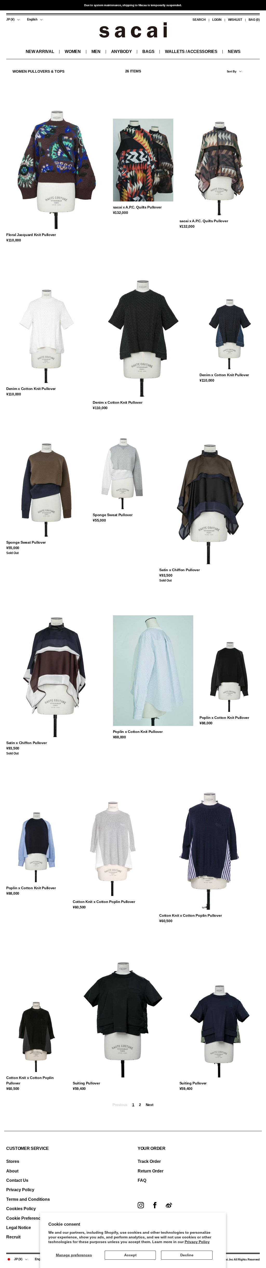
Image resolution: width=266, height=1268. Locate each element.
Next (150, 1105)
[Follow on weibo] (169, 1205)
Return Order (150, 1171)
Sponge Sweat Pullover (26, 542)
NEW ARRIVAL (40, 51)
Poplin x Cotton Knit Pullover (138, 732)
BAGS (148, 51)
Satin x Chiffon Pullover (179, 570)
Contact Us (17, 1180)
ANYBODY (121, 51)
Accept (130, 1255)
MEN (96, 51)
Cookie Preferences (25, 1218)
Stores (12, 1161)
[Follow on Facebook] (155, 1205)
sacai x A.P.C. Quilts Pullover (137, 207)
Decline (187, 1255)
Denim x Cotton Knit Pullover (31, 389)
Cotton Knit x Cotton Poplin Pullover (104, 902)
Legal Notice (18, 1227)
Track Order (149, 1161)
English (32, 19)
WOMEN (73, 51)
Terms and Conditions (28, 1199)
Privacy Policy (197, 1242)
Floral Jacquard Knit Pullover (31, 235)
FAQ (142, 1180)
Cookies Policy (21, 1208)
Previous (120, 1105)
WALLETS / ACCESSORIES (191, 51)
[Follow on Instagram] (141, 1205)
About (12, 1171)
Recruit (13, 1237)
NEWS (234, 51)
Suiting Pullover (86, 1083)
